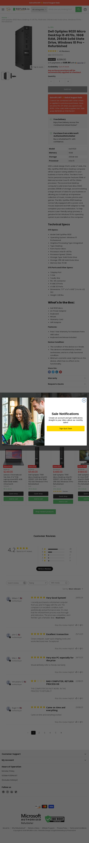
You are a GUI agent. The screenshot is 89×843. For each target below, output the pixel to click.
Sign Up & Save (65, 428)
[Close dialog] (84, 400)
